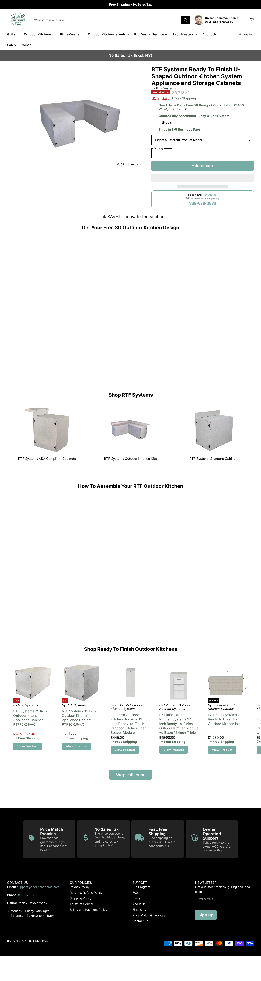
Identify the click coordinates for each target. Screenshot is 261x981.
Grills (11, 34)
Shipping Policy (80, 898)
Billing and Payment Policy (88, 909)
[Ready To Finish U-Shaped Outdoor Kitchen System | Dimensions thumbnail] (29, 180)
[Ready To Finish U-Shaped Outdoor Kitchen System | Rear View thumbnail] (59, 180)
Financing (139, 909)
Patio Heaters (183, 34)
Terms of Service (82, 904)
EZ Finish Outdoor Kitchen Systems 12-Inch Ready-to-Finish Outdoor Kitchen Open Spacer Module (128, 724)
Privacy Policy (79, 887)
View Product (27, 746)
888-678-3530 (180, 109)
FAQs (136, 892)
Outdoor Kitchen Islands (107, 34)
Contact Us (140, 921)
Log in (247, 34)
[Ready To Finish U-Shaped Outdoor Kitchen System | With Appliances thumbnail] (44, 180)
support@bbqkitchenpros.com (38, 887)
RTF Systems (166, 88)
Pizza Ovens (70, 34)
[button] (202, 178)
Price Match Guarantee (148, 915)
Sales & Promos (19, 45)
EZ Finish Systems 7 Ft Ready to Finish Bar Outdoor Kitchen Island (226, 719)
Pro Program (141, 887)
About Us (210, 34)
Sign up (206, 915)
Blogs (136, 898)
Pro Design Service (149, 34)
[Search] (185, 20)
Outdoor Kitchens (38, 34)
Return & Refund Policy (86, 892)
